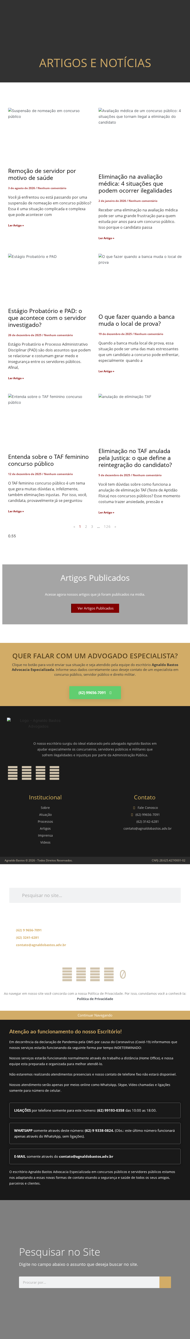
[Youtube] (54, 773)
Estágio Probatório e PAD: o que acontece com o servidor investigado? (47, 317)
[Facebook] (13, 773)
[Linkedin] (40, 773)
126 (107, 526)
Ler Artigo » (16, 225)
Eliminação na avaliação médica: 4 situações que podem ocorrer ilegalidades (135, 183)
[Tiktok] (123, 974)
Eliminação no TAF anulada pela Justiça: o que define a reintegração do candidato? (135, 458)
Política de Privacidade (95, 999)
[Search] (165, 1282)
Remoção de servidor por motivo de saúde (42, 174)
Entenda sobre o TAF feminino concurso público (48, 460)
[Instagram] (26, 773)
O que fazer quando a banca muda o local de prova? (136, 320)
